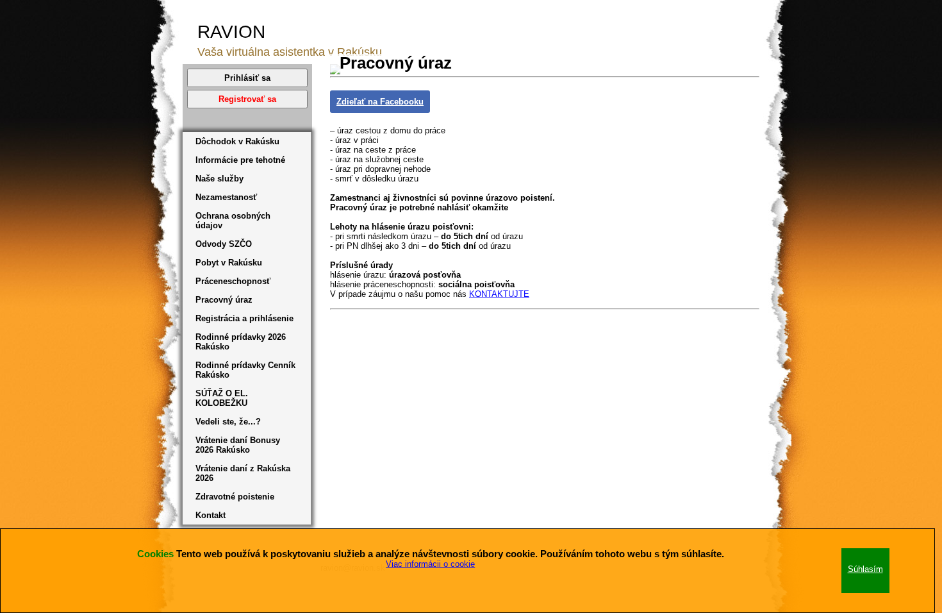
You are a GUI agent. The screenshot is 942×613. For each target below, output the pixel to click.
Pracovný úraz (223, 300)
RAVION (231, 32)
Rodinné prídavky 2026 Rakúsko (240, 341)
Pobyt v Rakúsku (228, 262)
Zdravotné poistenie (234, 496)
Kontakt (210, 515)
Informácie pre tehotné (240, 160)
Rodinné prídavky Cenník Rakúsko (245, 370)
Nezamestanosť (226, 197)
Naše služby (219, 178)
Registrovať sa (247, 99)
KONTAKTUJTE (499, 294)
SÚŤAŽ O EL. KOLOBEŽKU (221, 398)
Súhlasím (865, 569)
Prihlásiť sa (247, 78)
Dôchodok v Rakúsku (237, 141)
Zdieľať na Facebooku (380, 101)
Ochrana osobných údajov (232, 220)
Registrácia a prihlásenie (244, 318)
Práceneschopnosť (232, 281)
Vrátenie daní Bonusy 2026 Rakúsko (237, 445)
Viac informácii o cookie (430, 564)
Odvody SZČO (223, 244)
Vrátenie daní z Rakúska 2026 (242, 473)
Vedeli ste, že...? (228, 421)
